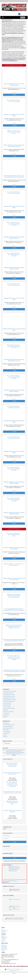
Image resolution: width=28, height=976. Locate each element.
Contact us (3, 939)
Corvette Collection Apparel (9, 708)
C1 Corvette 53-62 (7, 706)
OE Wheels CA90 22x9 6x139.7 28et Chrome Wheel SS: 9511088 (14, 268)
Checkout (3, 938)
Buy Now (14, 94)
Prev (13, 761)
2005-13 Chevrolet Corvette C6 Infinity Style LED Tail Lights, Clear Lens (14, 145)
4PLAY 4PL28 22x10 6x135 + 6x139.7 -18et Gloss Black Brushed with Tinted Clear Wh (12, 792)
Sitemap (5, 735)
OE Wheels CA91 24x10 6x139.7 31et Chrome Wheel (14, 299)
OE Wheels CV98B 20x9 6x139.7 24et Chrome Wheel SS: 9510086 (14, 513)
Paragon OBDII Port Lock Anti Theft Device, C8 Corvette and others (14, 579)
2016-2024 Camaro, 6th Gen (9, 698)
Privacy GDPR (6, 729)
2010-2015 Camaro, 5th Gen (9, 696)
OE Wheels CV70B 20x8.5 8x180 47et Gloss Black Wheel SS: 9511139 (14, 360)
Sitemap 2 (5, 736)
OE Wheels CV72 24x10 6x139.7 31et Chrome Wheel (14, 115)
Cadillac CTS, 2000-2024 (8, 711)
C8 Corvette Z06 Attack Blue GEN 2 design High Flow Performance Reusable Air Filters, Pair (14, 640)
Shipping (3, 932)
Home (2, 929)
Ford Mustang (6, 713)
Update (2, 950)
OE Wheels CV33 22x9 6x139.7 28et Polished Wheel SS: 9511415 (14, 237)
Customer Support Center (8, 724)
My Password (4, 946)
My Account (3, 945)
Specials (3, 935)
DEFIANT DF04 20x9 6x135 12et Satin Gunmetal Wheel (14, 329)
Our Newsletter (6, 733)
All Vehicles (5, 710)
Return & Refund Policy (8, 728)
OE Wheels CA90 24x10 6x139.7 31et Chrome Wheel (14, 207)
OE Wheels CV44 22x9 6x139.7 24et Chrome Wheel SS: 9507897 (14, 391)
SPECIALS (5, 716)
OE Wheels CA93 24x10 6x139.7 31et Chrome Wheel (14, 452)
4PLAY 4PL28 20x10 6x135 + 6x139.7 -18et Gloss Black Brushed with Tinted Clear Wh (14, 176)
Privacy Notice (4, 930)
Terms (2, 941)
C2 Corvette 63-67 (7, 704)
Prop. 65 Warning (6, 731)
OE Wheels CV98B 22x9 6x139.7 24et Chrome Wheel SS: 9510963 (14, 482)
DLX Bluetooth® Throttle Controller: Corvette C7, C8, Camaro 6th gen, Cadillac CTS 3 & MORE (14, 671)
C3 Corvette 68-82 (7, 703)
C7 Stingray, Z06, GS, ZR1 (8, 692)
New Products (6, 715)
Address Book (4, 949)
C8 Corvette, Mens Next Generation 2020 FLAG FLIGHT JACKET (14, 548)
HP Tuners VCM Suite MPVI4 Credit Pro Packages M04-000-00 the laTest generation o (14, 609)
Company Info (6, 723)
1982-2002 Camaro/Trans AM (9, 699)
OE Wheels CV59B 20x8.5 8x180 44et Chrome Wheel (14, 421)
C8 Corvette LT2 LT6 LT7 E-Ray (9, 691)
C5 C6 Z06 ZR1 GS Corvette (9, 694)
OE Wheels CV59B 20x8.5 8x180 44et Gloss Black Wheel (12, 811)
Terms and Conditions (8, 726)
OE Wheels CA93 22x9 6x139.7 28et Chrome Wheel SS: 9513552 (12, 773)
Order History (4, 947)
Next (12, 821)
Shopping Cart (4, 937)
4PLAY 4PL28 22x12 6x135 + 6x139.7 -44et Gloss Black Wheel (14, 84)
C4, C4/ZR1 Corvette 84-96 (8, 701)
